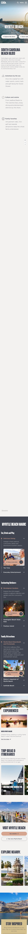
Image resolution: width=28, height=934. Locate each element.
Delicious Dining (9, 538)
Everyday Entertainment (12, 572)
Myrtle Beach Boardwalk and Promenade (12, 643)
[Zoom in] (25, 140)
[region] (14, 325)
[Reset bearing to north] (25, 144)
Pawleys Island (8, 626)
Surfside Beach (8, 686)
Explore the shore (9, 36)
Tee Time (6, 568)
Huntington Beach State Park (11, 621)
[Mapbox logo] (5, 511)
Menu (22, 3)
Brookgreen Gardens (10, 588)
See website (13, 833)
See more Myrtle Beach (15, 839)
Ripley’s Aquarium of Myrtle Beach (10, 680)
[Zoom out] (25, 142)
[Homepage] (3, 3)
